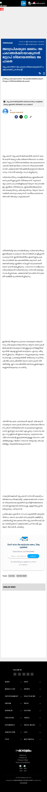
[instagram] (24, 674)
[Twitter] (21, 117)
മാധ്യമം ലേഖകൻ (16, 112)
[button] (3, 3)
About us (22, 755)
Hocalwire (23, 783)
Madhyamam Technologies (23, 780)
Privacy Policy (23, 760)
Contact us (23, 758)
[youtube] (28, 674)
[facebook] (16, 117)
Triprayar (8, 43)
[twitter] (19, 674)
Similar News (9, 587)
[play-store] (21, 768)
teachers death (21, 576)
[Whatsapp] (26, 117)
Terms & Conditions (23, 762)
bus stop (11, 576)
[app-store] (26, 768)
